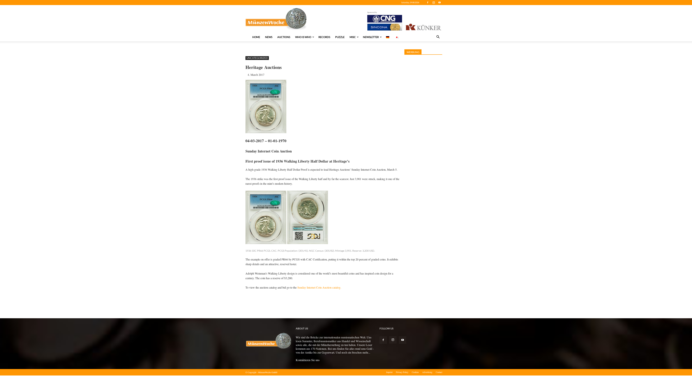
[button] (438, 37)
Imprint (389, 372)
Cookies (415, 372)
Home (256, 37)
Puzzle (340, 37)
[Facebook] (427, 2)
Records (324, 37)
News (268, 37)
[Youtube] (439, 2)
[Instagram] (433, 2)
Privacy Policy (402, 372)
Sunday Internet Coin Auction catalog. (319, 287)
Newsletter (371, 37)
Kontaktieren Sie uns (308, 360)
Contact (439, 372)
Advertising (427, 372)
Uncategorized (257, 57)
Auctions (283, 37)
